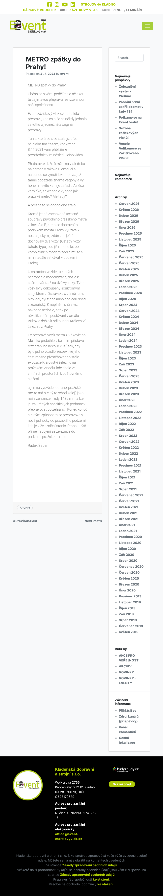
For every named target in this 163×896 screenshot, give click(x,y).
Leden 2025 (128, 287)
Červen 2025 (129, 263)
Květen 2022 (129, 447)
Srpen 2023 (128, 370)
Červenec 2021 (131, 495)
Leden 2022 (128, 459)
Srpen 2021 (128, 489)
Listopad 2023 (130, 352)
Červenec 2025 (131, 257)
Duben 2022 (128, 453)
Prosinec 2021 (130, 465)
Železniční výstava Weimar (127, 91)
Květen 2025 (129, 269)
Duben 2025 (128, 275)
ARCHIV (25, 507)
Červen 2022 (129, 442)
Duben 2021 (128, 513)
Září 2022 (126, 430)
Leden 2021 (128, 531)
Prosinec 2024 (130, 293)
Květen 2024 (129, 317)
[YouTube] (65, 5)
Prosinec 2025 (130, 233)
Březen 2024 (129, 329)
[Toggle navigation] (147, 26)
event (64, 73)
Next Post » (93, 521)
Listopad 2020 (130, 543)
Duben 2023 (128, 388)
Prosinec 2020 (130, 537)
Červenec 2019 (131, 626)
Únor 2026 (127, 227)
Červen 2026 (129, 204)
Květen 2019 (129, 632)
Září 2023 (126, 364)
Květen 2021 (128, 507)
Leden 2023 (128, 406)
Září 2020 (126, 555)
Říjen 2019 (127, 608)
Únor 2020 (127, 590)
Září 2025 (126, 251)
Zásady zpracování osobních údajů (89, 865)
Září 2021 (126, 483)
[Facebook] (49, 5)
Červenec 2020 (131, 566)
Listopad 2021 (130, 471)
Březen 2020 (129, 584)
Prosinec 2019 (130, 596)
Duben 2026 (128, 216)
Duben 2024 (128, 323)
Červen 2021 (129, 501)
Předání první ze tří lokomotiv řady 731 (131, 106)
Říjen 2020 (127, 549)
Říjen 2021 (127, 477)
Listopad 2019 (130, 602)
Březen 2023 (129, 394)
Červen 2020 (129, 572)
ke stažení (101, 879)
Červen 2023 (129, 376)
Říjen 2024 (127, 299)
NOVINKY (126, 672)
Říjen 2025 (127, 245)
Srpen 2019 (128, 620)
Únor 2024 (127, 334)
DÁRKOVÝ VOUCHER (39, 10)
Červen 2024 (129, 311)
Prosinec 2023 (130, 346)
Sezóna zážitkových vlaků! (128, 133)
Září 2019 (126, 614)
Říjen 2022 (127, 424)
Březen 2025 (129, 281)
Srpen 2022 (128, 436)
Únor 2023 (127, 400)
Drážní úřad (122, 784)
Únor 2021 (127, 525)
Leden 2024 (128, 340)
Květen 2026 (129, 210)
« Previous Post (25, 521)
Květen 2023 (129, 382)
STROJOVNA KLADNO (98, 4)
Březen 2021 (129, 519)
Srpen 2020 (128, 561)
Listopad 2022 (130, 418)
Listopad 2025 (130, 239)
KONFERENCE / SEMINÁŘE (122, 10)
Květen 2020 (129, 578)
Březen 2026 (129, 221)
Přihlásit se (127, 710)
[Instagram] (57, 5)
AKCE (79, 10)
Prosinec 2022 (130, 412)
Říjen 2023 (127, 358)
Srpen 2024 (128, 305)
